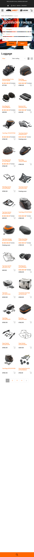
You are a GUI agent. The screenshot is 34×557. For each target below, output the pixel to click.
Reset (22, 43)
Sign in (18, 5)
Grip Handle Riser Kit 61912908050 (24, 369)
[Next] (26, 380)
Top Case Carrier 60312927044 (6, 212)
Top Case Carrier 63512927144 (6, 266)
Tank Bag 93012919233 (6, 318)
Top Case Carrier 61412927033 (23, 133)
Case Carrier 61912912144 (6, 344)
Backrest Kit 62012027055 (23, 107)
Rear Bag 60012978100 (23, 318)
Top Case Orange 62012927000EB (7, 239)
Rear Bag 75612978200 (23, 160)
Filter (3, 58)
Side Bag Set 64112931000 (22, 266)
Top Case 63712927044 (6, 293)
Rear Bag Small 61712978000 (6, 160)
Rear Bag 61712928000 (23, 80)
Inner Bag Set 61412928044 (6, 107)
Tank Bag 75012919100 (8, 133)
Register (24, 5)
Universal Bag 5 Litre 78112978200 (8, 80)
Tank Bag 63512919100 (8, 368)
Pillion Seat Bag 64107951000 (23, 239)
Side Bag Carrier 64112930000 (6, 187)
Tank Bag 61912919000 (25, 212)
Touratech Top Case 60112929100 (24, 293)
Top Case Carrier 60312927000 (23, 187)
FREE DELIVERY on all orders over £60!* (17, 1)
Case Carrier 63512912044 (23, 344)
